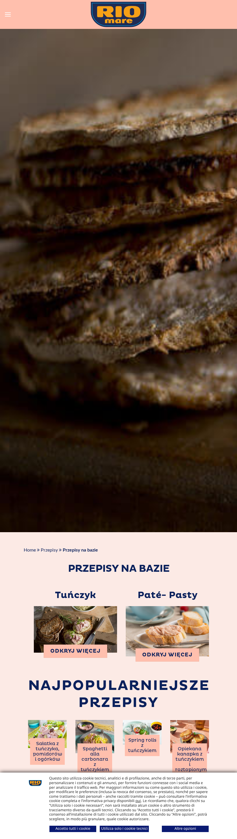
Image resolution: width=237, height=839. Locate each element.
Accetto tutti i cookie (72, 828)
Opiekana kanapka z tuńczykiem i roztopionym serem (191, 762)
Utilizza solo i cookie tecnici (124, 828)
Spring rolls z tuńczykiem (142, 745)
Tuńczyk (75, 595)
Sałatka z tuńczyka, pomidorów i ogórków (47, 751)
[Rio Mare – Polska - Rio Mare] (118, 14)
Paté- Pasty (167, 595)
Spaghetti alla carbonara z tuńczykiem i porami (95, 762)
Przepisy (49, 550)
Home (30, 550)
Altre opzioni (185, 828)
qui (138, 800)
